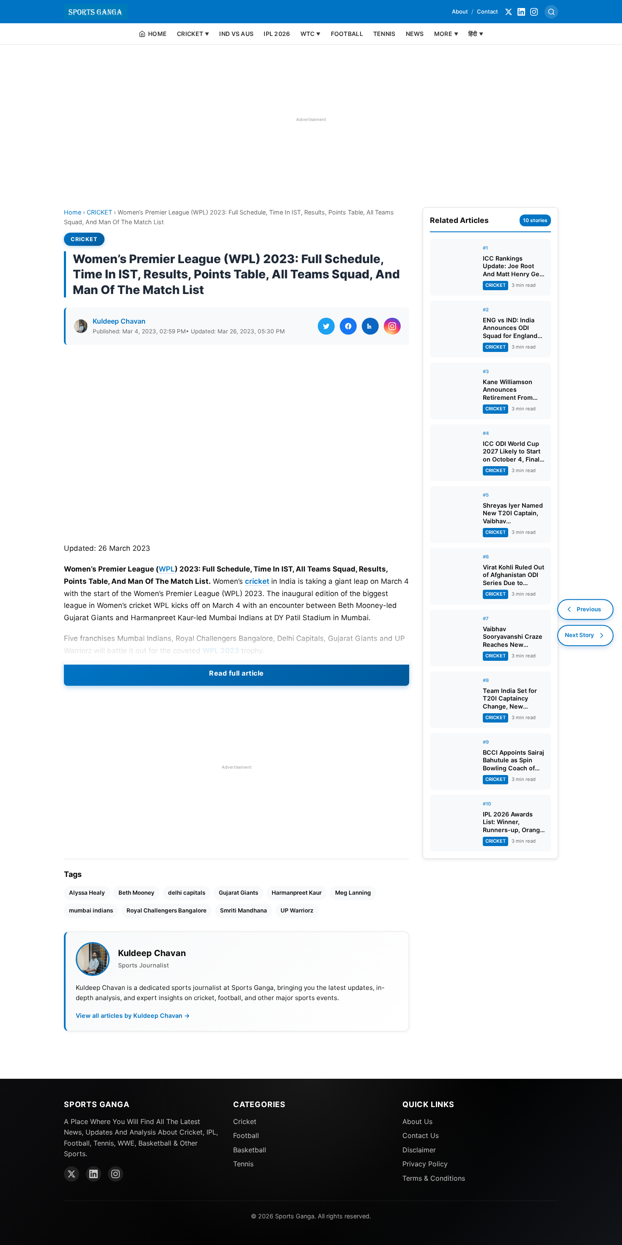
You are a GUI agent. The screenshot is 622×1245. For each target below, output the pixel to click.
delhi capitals (186, 892)
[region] (311, 119)
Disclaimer (419, 1150)
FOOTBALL (347, 33)
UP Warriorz (297, 910)
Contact (487, 11)
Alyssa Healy (87, 892)
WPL (167, 569)
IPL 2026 (277, 33)
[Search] (551, 12)
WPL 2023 (221, 650)
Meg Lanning (353, 892)
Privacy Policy (425, 1164)
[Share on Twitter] (326, 326)
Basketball (249, 1150)
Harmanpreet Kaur (297, 892)
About (460, 11)
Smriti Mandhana (243, 910)
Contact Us (420, 1135)
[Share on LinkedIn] (370, 326)
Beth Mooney (136, 892)
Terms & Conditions (433, 1178)
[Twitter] (508, 12)
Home (72, 212)
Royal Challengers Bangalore (166, 910)
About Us (417, 1121)
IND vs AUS (236, 33)
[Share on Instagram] (392, 326)
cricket (257, 581)
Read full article (236, 673)
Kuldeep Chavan (119, 321)
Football (246, 1135)
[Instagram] (534, 12)
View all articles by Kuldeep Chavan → (133, 1015)
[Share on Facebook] (348, 326)
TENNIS (384, 33)
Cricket (244, 1121)
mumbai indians (91, 910)
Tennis (243, 1164)
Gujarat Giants (238, 892)
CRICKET (99, 212)
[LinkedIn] (521, 12)
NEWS (415, 33)
